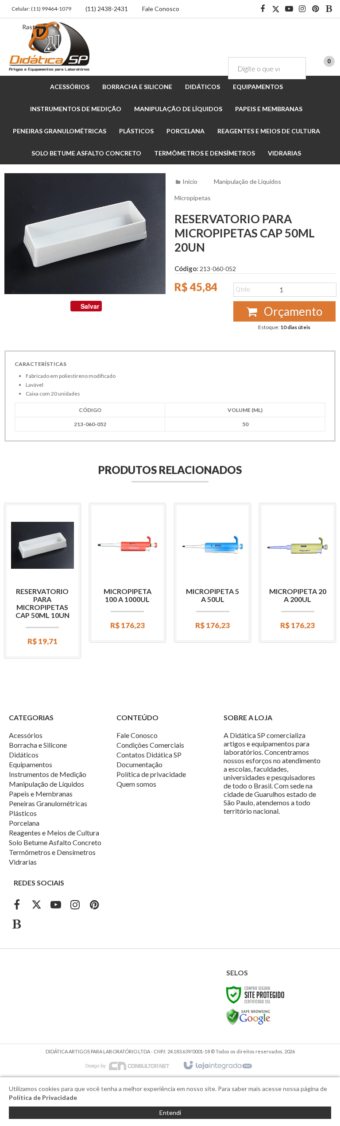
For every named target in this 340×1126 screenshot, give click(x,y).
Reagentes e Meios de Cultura (54, 832)
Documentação (139, 764)
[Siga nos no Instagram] (302, 9)
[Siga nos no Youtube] (289, 9)
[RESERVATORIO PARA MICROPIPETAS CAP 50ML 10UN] (42, 580)
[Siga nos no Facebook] (262, 9)
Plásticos (23, 813)
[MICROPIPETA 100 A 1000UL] (127, 572)
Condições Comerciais (150, 745)
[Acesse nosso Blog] (329, 9)
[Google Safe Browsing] (248, 1016)
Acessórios (25, 735)
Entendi (170, 1112)
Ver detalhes (42, 611)
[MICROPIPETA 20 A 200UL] (297, 572)
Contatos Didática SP (149, 754)
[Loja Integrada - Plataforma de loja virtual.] (217, 1065)
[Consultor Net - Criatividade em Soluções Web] (131, 1065)
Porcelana (24, 823)
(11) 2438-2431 (106, 8)
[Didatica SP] (49, 46)
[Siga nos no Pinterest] (315, 9)
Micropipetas (192, 198)
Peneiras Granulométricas (48, 803)
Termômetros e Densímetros (52, 852)
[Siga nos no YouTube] (55, 905)
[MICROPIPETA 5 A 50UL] (212, 572)
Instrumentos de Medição (47, 774)
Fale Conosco (160, 8)
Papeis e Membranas (41, 793)
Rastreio (34, 27)
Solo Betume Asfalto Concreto (55, 842)
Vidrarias (23, 862)
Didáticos (24, 754)
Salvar (90, 306)
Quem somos (136, 784)
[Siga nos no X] (275, 9)
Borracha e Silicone (38, 745)
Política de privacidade (151, 774)
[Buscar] (293, 68)
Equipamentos (30, 764)
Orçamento (292, 311)
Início (189, 181)
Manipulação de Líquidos (247, 181)
